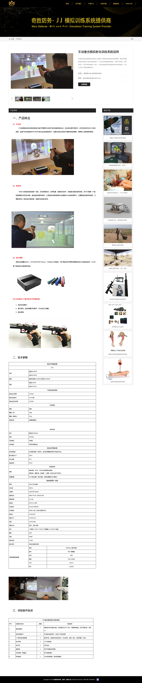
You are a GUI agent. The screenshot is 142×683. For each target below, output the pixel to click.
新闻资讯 (116, 3)
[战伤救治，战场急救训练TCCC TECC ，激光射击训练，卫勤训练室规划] (12, 3)
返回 (132, 39)
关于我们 (78, 3)
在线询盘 (84, 84)
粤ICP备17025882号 (89, 679)
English (129, 3)
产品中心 (91, 3)
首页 (67, 3)
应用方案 (104, 3)
